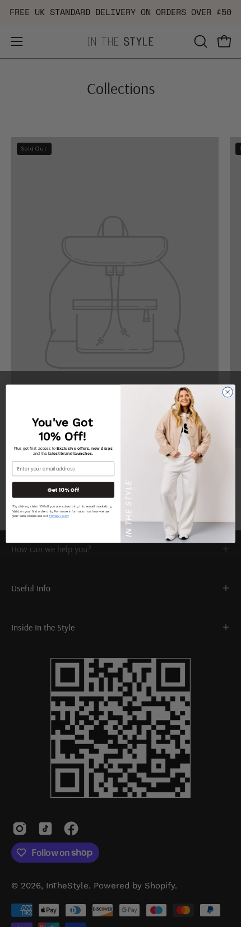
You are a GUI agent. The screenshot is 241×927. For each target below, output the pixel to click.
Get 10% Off (63, 489)
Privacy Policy (59, 515)
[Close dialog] (228, 392)
